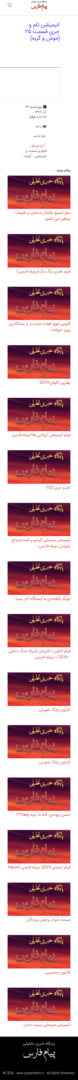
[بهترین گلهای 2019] (39, 362)
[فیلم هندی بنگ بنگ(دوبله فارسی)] (39, 251)
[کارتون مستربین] (39, 952)
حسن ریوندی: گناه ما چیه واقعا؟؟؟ (43, 815)
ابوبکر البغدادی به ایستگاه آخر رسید (42, 599)
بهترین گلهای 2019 (54, 382)
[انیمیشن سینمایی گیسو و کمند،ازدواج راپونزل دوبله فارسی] (39, 520)
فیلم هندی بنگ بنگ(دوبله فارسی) (43, 271)
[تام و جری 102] (39, 468)
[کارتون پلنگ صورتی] (39, 690)
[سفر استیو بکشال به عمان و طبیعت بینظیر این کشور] (39, 193)
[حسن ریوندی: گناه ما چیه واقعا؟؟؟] (39, 795)
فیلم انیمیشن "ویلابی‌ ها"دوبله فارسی (41, 435)
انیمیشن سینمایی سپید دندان (47, 1025)
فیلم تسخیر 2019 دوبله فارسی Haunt (39, 867)
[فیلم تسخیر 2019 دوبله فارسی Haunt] (39, 847)
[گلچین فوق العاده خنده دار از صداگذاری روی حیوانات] (39, 304)
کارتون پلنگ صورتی (54, 710)
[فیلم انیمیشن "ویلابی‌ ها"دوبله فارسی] (39, 415)
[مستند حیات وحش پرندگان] (39, 900)
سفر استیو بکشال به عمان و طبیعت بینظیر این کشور (42, 216)
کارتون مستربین (57, 972)
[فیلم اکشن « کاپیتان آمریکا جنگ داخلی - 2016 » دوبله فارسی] (39, 631)
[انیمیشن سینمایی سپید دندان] (39, 1005)
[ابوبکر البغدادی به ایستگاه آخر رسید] (39, 579)
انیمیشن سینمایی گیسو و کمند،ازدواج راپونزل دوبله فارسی (41, 543)
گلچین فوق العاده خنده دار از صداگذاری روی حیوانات (39, 327)
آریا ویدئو (37, 146)
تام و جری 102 (58, 488)
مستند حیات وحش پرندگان (48, 920)
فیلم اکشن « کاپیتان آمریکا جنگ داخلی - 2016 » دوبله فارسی (39, 654)
